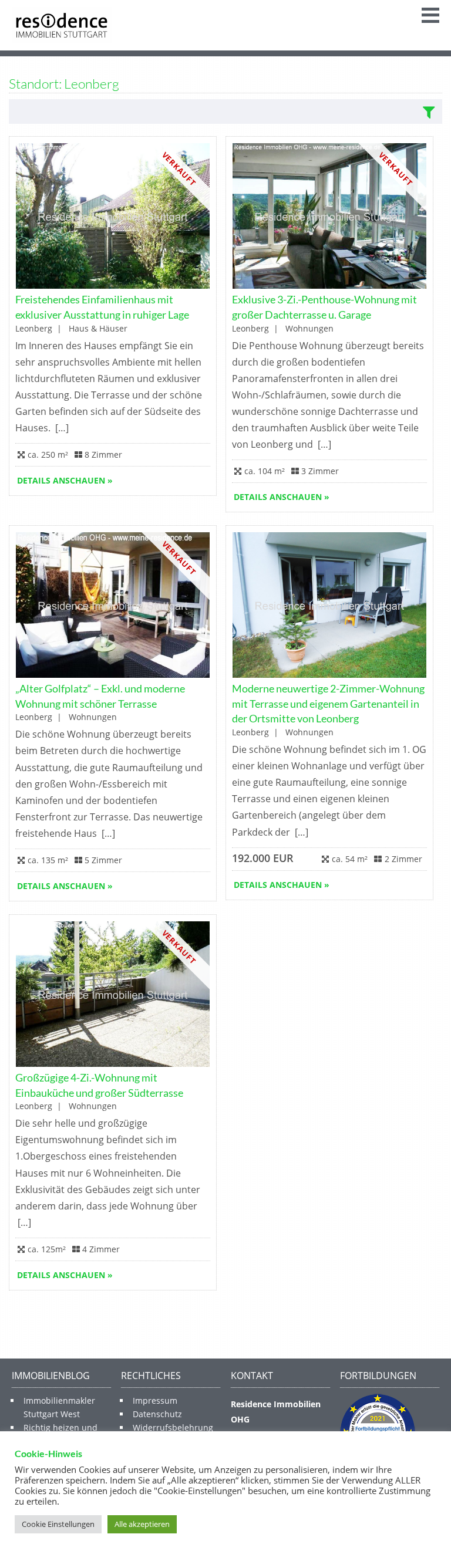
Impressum (155, 1400)
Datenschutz (157, 1414)
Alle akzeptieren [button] (142, 1524)
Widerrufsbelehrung (173, 1427)
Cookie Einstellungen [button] (58, 1524)
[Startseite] (62, 25)
